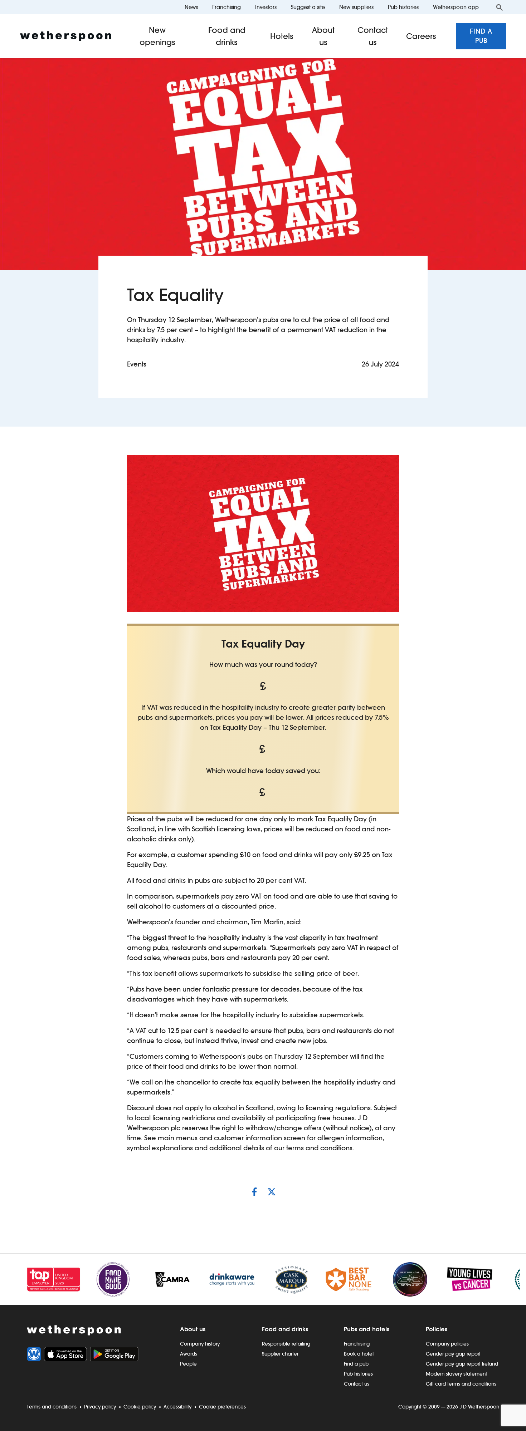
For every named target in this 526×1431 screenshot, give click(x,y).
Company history (200, 1344)
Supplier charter (280, 1354)
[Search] (499, 7)
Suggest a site (308, 7)
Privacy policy (100, 1406)
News (191, 7)
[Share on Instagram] (254, 1191)
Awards (188, 1354)
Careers (421, 36)
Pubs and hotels (366, 1329)
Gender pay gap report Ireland (462, 1364)
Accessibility (177, 1406)
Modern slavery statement (456, 1374)
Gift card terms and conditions (461, 1384)
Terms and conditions (52, 1406)
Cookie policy (139, 1406)
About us (323, 36)
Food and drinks (226, 36)
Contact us (372, 36)
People (188, 1364)
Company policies (447, 1344)
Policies (436, 1329)
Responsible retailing (286, 1344)
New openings (157, 36)
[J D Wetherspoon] (65, 36)
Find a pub (481, 36)
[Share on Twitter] (271, 1191)
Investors (266, 7)
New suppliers (356, 7)
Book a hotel (359, 1354)
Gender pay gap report (453, 1354)
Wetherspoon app (456, 7)
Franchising (226, 7)
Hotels (281, 36)
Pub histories (403, 7)
